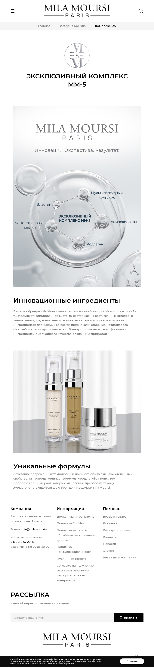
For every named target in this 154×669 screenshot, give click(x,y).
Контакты (110, 537)
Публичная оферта (71, 559)
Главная (44, 26)
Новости (109, 544)
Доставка (110, 523)
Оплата (108, 550)
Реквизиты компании (120, 557)
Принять (132, 661)
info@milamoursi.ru (35, 529)
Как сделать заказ (116, 530)
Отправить (129, 617)
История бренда (73, 26)
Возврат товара (115, 516)
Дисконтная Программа (75, 516)
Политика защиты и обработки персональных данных (77, 535)
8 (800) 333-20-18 (23, 542)
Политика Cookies (70, 523)
